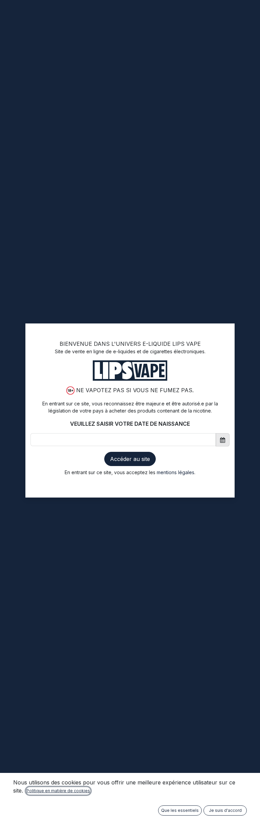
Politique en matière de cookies (58, 790)
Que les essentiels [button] (180, 810)
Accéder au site (130, 459)
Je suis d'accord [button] (225, 810)
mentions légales (175, 472)
